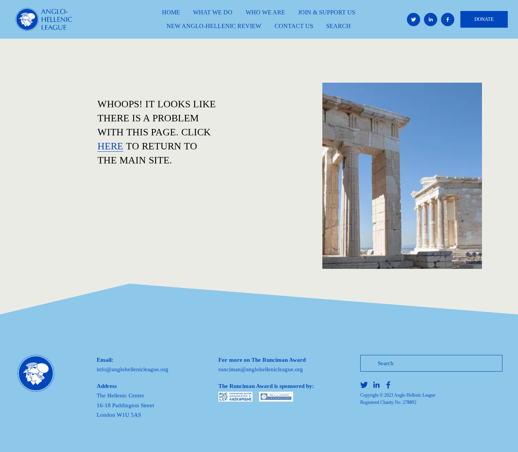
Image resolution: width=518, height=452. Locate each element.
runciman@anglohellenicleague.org (260, 369)
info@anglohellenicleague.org (132, 369)
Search (338, 26)
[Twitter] (413, 19)
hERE (110, 146)
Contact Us (294, 26)
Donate (484, 19)
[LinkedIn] (430, 19)
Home (171, 12)
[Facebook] (447, 19)
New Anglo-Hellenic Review (213, 26)
